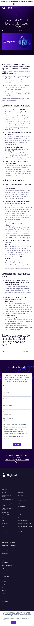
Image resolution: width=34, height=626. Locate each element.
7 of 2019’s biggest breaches (18, 88)
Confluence (4, 531)
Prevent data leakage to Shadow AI (7, 508)
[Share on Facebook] (30, 352)
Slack (3, 520)
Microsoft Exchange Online (24, 523)
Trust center (5, 593)
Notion (19, 529)
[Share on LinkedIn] (24, 352)
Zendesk (20, 531)
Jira (2, 529)
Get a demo (5, 601)
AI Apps (4, 517)
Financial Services (22, 500)
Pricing (3, 573)
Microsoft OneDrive (23, 520)
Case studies (5, 557)
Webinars (4, 568)
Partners (4, 587)
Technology (20, 495)
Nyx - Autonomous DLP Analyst (9, 550)
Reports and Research (7, 565)
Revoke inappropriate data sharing (8, 504)
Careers (4, 590)
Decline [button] (20, 622)
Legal (19, 503)
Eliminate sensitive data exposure (7, 500)
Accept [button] (13, 622)
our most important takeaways (17, 80)
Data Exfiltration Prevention (8, 542)
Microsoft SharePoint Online (25, 526)
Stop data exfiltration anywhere (7, 495)
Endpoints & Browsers (7, 515)
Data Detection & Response (9, 545)
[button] (30, 8)
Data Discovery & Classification (9, 548)
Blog (3, 560)
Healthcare (20, 498)
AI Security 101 (5, 562)
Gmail (3, 526)
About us (4, 584)
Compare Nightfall (6, 571)
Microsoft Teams (22, 517)
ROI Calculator (5, 576)
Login (3, 604)
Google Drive (5, 523)
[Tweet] (27, 352)
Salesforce (20, 515)
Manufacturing (21, 506)
